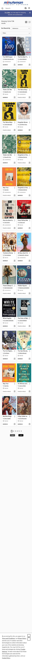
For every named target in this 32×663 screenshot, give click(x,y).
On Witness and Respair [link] (23, 384)
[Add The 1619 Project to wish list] (14, 65)
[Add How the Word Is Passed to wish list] (14, 228)
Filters (4, 33)
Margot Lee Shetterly (24, 288)
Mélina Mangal (22, 353)
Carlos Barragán (23, 92)
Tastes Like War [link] (7, 89)
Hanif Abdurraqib (8, 288)
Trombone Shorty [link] (8, 253)
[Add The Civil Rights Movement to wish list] (14, 359)
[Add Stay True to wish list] (14, 195)
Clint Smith (7, 222)
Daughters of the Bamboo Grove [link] (23, 155)
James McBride (23, 320)
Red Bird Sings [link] (7, 416)
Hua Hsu (6, 190)
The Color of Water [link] (23, 318)
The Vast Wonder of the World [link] (23, 351)
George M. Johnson (24, 255)
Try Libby (7, 12)
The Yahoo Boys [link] (22, 89)
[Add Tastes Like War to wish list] (14, 97)
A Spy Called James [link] (23, 416)
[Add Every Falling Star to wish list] (29, 228)
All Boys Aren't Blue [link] (23, 253)
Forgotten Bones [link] (23, 122)
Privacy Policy (22, 638)
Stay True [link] (5, 188)
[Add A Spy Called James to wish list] (29, 424)
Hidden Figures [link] (22, 286)
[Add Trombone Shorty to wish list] (14, 261)
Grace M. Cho (7, 92)
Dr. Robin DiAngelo (8, 320)
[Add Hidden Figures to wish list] (29, 293)
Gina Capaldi (7, 418)
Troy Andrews (7, 255)
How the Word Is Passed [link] (8, 220)
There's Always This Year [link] (8, 286)
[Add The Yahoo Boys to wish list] (29, 97)
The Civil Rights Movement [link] (8, 351)
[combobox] (12, 8)
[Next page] (21, 431)
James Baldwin (23, 59)
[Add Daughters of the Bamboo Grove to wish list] (29, 163)
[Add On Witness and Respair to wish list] (29, 391)
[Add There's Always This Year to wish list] (14, 293)
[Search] (2, 8)
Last (21, 435)
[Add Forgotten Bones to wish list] (29, 130)
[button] (26, 22)
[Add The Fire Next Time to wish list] (29, 65)
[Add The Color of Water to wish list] (29, 326)
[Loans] (25, 8)
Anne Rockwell (22, 418)
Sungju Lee (22, 222)
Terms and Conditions (8, 638)
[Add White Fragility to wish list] (14, 326)
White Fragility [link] (7, 318)
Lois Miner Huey (23, 124)
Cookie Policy (6, 658)
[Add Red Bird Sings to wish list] (14, 424)
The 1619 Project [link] (7, 57)
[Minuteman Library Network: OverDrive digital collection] (16, 3)
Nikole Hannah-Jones (9, 59)
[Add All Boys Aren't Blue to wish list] (29, 261)
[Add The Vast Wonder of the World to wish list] (29, 359)
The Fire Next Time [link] (23, 57)
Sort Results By (5, 28)
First (12, 435)
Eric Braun (6, 353)
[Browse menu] (29, 8)
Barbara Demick (23, 157)
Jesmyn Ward (22, 386)
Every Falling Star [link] (23, 220)
